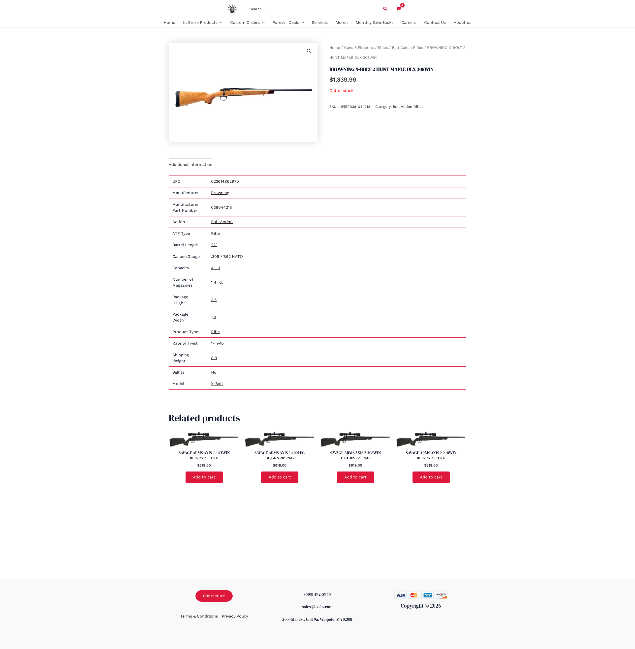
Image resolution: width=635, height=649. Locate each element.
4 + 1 (215, 268)
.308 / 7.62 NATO (227, 256)
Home (334, 47)
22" (214, 244)
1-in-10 (217, 343)
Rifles (383, 47)
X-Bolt (217, 383)
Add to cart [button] (204, 477)
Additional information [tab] (190, 164)
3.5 (214, 299)
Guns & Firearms (359, 47)
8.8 (214, 357)
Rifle (215, 233)
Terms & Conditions (199, 616)
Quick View (204, 442)
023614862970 (225, 181)
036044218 (221, 207)
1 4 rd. (217, 282)
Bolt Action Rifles (407, 47)
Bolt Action (222, 221)
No (214, 372)
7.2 (213, 317)
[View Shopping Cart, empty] (398, 8)
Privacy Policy (235, 616)
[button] (220, 22)
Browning (220, 192)
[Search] (385, 9)
